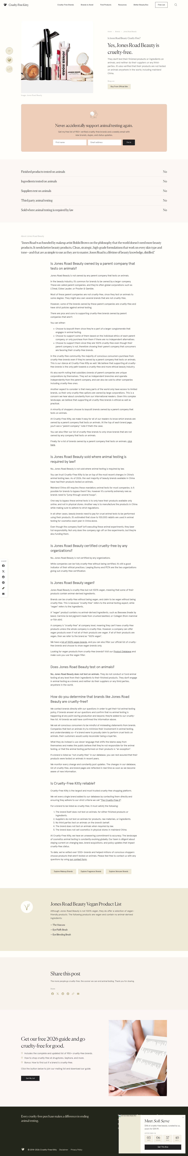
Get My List (30, 1078)
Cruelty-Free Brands (65, 5)
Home (110, 31)
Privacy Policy (76, 1150)
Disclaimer (63, 1150)
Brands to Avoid (87, 5)
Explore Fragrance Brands (91, 871)
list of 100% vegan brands (74, 642)
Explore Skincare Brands (118, 871)
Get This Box (163, 1147)
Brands (117, 31)
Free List (161, 5)
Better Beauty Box (141, 5)
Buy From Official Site (119, 86)
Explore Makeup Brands (63, 871)
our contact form (78, 859)
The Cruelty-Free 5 (110, 800)
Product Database (122, 651)
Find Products (105, 5)
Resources (122, 5)
